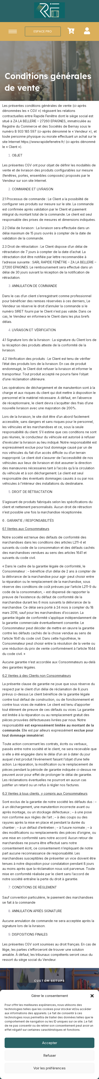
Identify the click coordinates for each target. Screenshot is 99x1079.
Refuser (49, 1055)
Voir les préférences (49, 1068)
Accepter (49, 1043)
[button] (92, 996)
